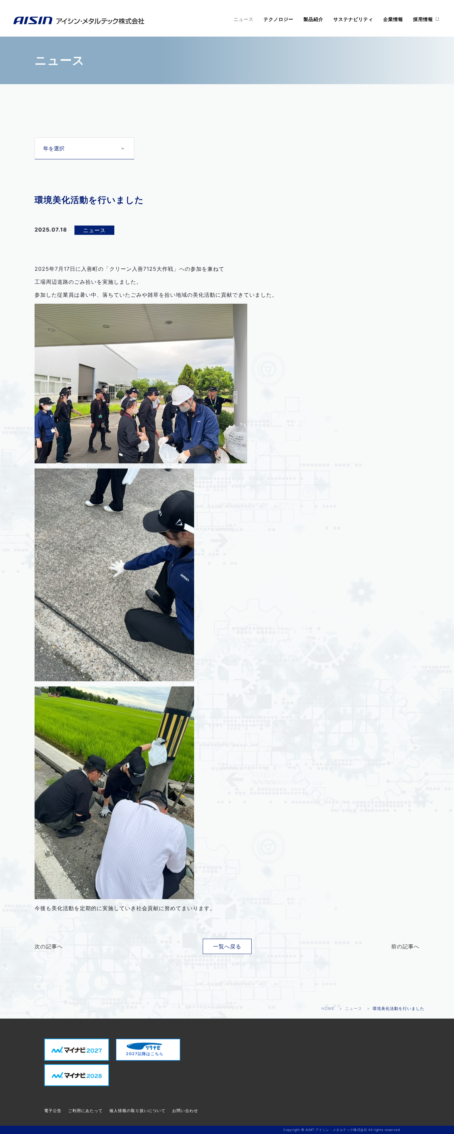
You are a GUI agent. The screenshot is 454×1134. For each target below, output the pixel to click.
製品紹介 (313, 19)
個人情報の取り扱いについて (137, 1111)
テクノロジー (278, 19)
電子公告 (52, 1111)
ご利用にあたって (85, 1111)
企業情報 (393, 19)
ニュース (244, 19)
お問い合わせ (185, 1111)
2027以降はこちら (145, 1053)
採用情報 (423, 19)
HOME (328, 1008)
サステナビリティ (353, 19)
